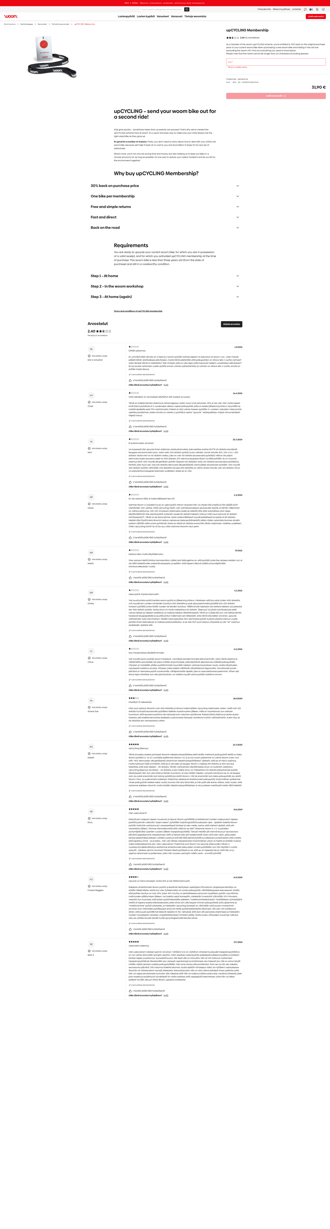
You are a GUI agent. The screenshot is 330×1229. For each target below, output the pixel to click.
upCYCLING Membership (84, 24)
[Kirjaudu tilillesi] (317, 9)
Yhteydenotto (264, 9)
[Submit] (187, 9)
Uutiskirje (296, 9)
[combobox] (165, 9)
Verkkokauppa (26, 24)
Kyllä (166, 384)
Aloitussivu (9, 24)
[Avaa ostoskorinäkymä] (323, 9)
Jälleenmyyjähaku (281, 9)
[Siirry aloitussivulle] (11, 16)
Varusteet (42, 24)
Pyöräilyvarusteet (60, 24)
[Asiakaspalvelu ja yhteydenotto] (305, 9)
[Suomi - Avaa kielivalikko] (311, 9)
